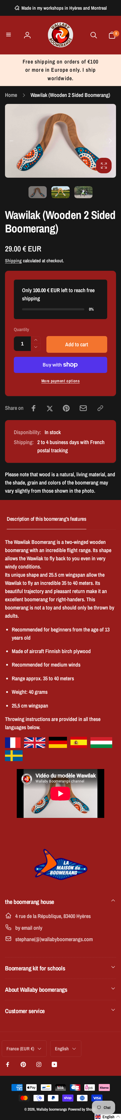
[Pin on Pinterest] (66, 408)
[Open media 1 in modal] (60, 141)
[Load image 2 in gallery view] (60, 192)
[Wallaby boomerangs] (60, 883)
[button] (9, 35)
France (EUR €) (20, 1048)
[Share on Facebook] (33, 408)
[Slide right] (110, 141)
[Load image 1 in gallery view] (37, 192)
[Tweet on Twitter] (49, 408)
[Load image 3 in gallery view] (83, 192)
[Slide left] (11, 141)
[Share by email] (83, 408)
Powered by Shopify (82, 1109)
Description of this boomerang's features (46, 519)
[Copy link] (100, 408)
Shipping (13, 261)
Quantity (21, 329)
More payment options (60, 380)
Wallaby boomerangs (51, 1109)
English (62, 1048)
